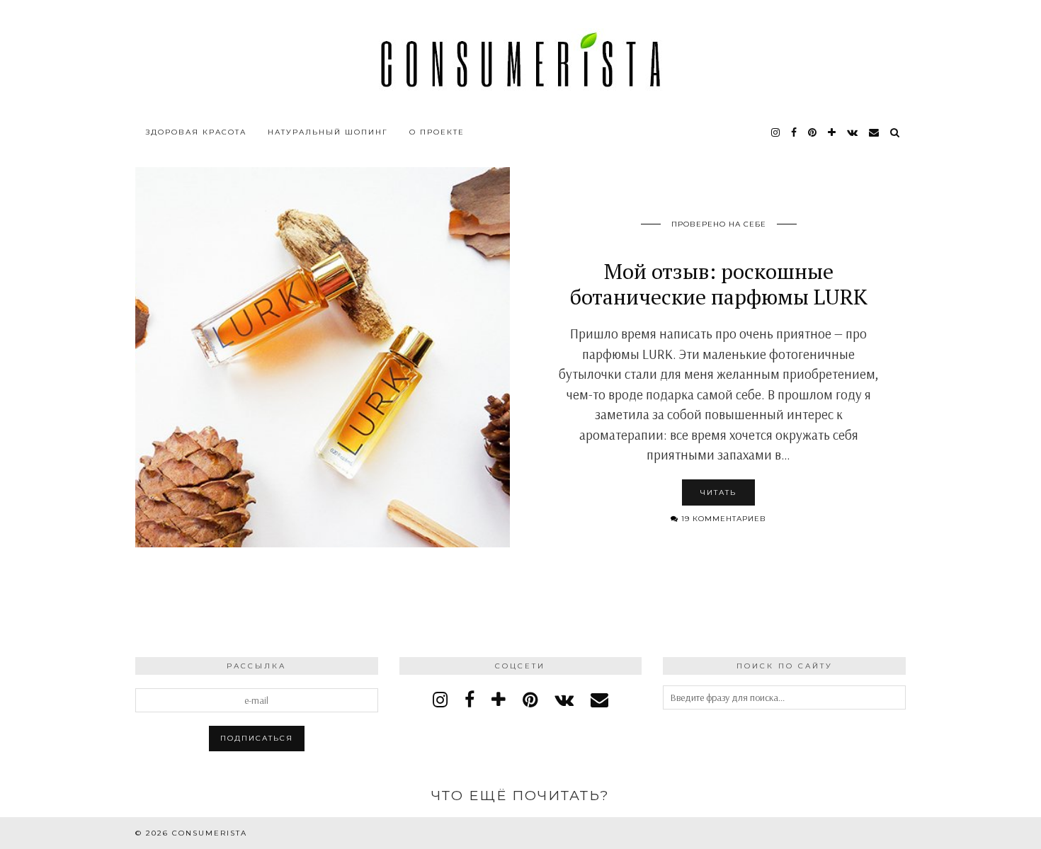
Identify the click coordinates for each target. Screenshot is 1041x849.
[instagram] (776, 132)
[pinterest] (813, 132)
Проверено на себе (718, 224)
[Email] (874, 132)
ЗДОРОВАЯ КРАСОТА (196, 132)
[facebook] (794, 132)
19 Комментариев (722, 518)
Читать (718, 492)
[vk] (564, 699)
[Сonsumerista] (520, 59)
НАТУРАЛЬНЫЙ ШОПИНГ (328, 132)
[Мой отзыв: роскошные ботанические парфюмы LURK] (322, 357)
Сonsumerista (209, 833)
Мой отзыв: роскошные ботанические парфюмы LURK (719, 284)
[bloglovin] (832, 132)
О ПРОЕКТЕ (437, 132)
